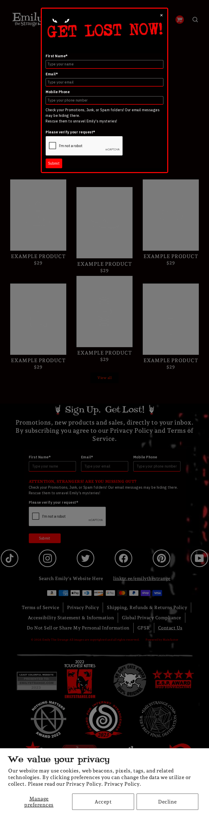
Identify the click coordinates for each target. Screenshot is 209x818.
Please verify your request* (70, 132)
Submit (54, 163)
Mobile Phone (58, 92)
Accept (103, 802)
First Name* (57, 56)
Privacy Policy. (122, 784)
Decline (167, 802)
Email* (52, 74)
